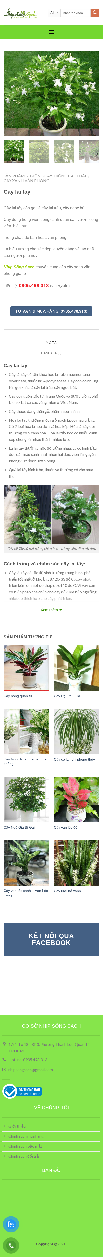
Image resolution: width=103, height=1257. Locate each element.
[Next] (91, 93)
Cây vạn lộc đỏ (66, 827)
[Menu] (51, 32)
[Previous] (12, 93)
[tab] (51, 343)
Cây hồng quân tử (18, 696)
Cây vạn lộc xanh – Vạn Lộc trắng (26, 893)
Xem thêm (49, 609)
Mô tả (51, 343)
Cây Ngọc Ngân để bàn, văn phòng (26, 761)
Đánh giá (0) (51, 353)
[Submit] (95, 13)
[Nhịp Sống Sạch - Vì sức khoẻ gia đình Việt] (22, 12)
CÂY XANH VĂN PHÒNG (27, 180)
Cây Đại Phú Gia (67, 696)
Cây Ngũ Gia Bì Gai (19, 827)
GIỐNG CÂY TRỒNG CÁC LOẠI (58, 175)
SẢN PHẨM (14, 175)
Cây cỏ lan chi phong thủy (74, 759)
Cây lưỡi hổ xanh (67, 891)
